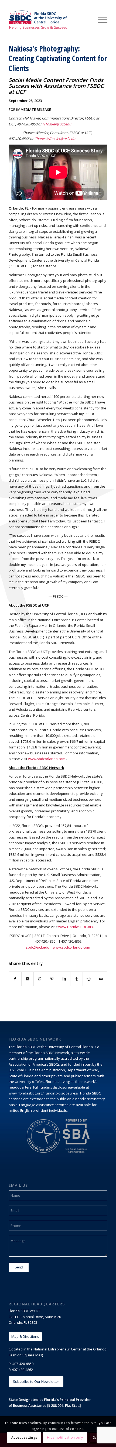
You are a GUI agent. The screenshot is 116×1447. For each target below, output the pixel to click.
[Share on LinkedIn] (64, 979)
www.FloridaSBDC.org (75, 926)
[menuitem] (87, 19)
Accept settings (24, 1437)
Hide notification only (65, 1437)
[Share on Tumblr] (76, 979)
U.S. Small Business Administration (37, 1070)
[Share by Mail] (101, 979)
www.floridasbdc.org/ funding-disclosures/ (44, 1093)
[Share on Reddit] (89, 979)
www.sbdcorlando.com (46, 758)
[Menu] (100, 19)
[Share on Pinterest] (52, 979)
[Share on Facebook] (15, 979)
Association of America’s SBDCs (34, 1064)
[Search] (87, 19)
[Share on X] (27, 979)
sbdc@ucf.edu (37, 947)
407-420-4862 (22, 1369)
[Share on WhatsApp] (40, 979)
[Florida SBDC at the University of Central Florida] (48, 19)
